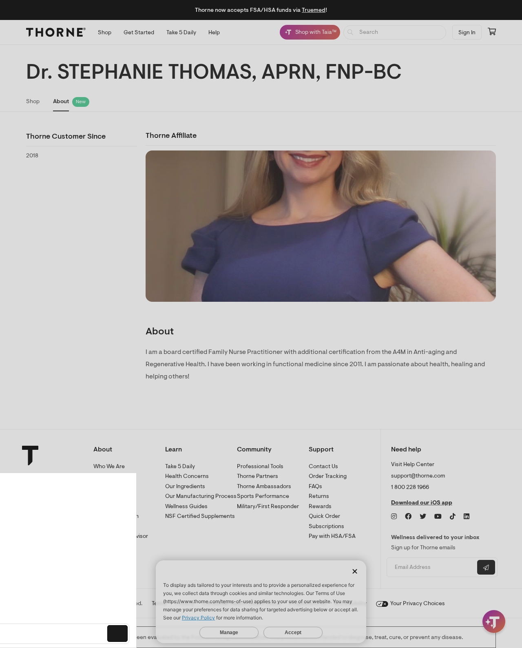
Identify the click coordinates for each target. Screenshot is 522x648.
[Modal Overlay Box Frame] (84, 560)
